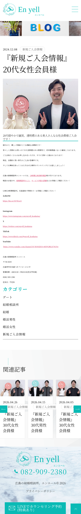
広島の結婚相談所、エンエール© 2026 (40, 483)
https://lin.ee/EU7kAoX (12, 201)
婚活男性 (9, 319)
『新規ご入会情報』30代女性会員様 (12, 422)
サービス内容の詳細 (39, 180)
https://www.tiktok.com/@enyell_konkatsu (20, 236)
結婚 (6, 312)
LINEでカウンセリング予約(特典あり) (39, 508)
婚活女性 (9, 327)
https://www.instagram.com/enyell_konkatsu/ (21, 216)
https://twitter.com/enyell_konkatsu (17, 226)
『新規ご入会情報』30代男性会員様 (40, 422)
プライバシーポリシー (40, 491)
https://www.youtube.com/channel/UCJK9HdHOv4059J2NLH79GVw (30, 246)
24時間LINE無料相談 (38, 175)
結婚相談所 (11, 304)
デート (7, 297)
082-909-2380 (43, 471)
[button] (77, 409)
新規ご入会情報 (14, 334)
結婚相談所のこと (23, 180)
